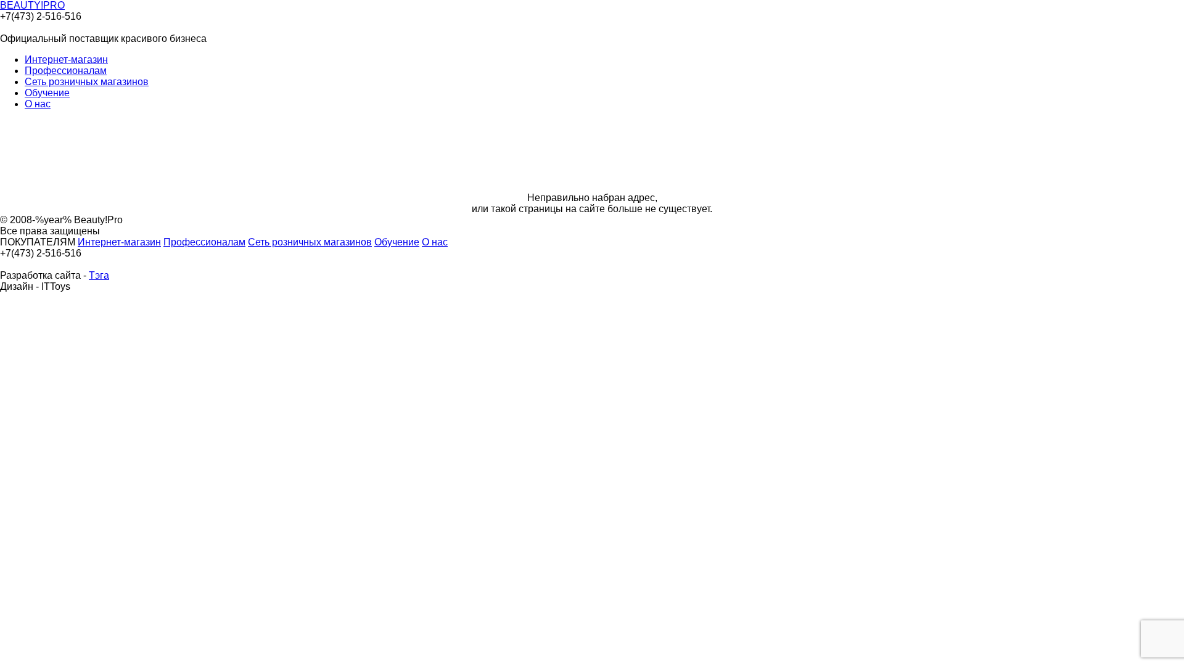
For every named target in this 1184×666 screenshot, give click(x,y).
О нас (38, 104)
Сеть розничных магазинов (87, 81)
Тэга (99, 275)
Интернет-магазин (66, 59)
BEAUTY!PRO (32, 5)
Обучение (47, 93)
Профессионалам (66, 70)
